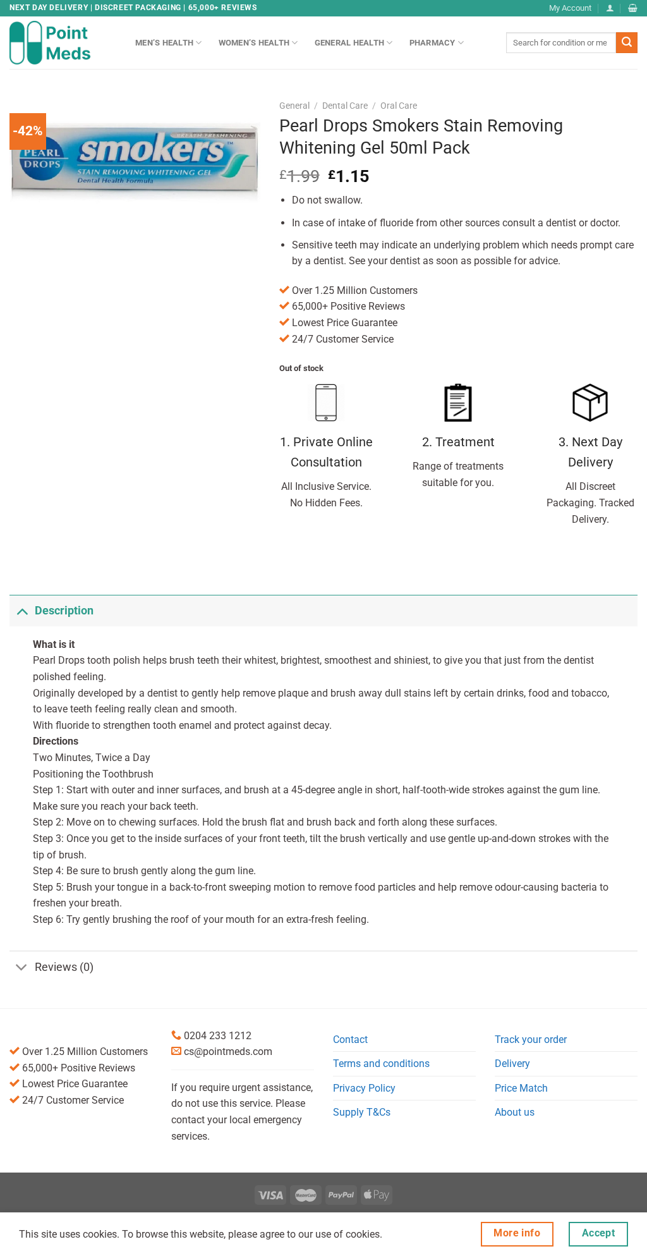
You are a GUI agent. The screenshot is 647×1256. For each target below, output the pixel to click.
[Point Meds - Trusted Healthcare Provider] (62, 42)
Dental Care (345, 106)
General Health (350, 42)
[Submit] (627, 43)
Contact (350, 1039)
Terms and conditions (381, 1064)
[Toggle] (21, 610)
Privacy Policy (364, 1088)
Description (64, 610)
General (294, 106)
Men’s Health (164, 42)
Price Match (521, 1088)
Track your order (531, 1039)
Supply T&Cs (361, 1112)
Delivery (512, 1064)
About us (515, 1112)
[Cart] (633, 8)
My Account (570, 8)
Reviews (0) (64, 967)
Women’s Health (254, 42)
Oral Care (398, 106)
